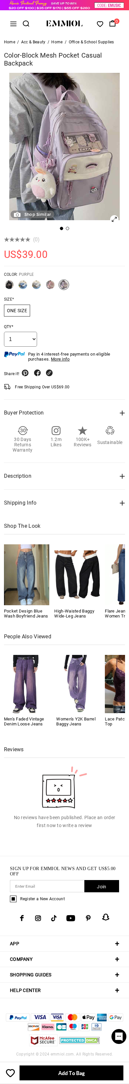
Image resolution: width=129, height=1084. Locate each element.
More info (60, 359)
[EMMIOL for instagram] (38, 918)
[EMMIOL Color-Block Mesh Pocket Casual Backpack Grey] (36, 287)
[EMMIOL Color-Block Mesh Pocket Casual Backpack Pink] (50, 287)
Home (9, 42)
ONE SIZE (17, 310)
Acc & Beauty (33, 42)
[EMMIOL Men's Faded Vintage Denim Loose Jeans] (26, 683)
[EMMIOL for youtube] (70, 918)
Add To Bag (71, 1073)
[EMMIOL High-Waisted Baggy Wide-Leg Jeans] (77, 574)
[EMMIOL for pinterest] (88, 918)
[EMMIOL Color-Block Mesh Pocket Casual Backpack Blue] (23, 287)
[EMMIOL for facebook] (22, 918)
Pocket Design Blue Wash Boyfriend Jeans (26, 613)
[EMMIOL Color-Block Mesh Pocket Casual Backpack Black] (9, 287)
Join (101, 886)
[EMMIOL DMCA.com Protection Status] (79, 1044)
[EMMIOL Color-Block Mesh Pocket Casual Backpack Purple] (64, 287)
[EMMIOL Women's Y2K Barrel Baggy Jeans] (78, 683)
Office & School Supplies (91, 42)
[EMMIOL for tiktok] (53, 918)
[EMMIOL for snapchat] (106, 917)
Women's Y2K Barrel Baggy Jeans (75, 721)
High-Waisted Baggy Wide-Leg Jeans (74, 613)
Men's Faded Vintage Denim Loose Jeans (24, 721)
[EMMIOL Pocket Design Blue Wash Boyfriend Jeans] (27, 574)
